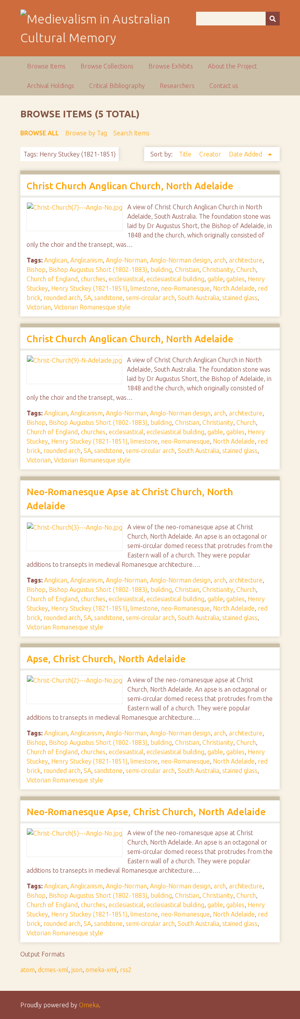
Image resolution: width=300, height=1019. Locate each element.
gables (235, 278)
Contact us (223, 85)
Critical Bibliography (117, 85)
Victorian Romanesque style (92, 307)
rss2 (126, 969)
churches (93, 278)
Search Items (131, 133)
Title (186, 154)
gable (215, 278)
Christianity (217, 269)
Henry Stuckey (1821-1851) (89, 288)
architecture (245, 260)
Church (246, 269)
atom (27, 969)
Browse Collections (107, 66)
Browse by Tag (86, 133)
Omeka (89, 1004)
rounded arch (61, 297)
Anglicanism (86, 260)
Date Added (246, 154)
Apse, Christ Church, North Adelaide (106, 659)
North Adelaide (234, 288)
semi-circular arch (150, 297)
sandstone (108, 297)
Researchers (177, 85)
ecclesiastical (126, 278)
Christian (187, 269)
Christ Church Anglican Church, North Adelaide (130, 186)
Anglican (55, 260)
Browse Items (46, 66)
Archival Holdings (50, 85)
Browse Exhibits (170, 66)
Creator (211, 154)
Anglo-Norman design (180, 260)
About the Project (232, 66)
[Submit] (273, 18)
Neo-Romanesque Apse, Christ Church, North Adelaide (146, 812)
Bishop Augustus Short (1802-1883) (98, 269)
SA (87, 297)
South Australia (198, 297)
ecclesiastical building (175, 278)
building (161, 269)
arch (220, 260)
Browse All (39, 133)
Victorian (39, 307)
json (76, 969)
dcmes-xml (53, 969)
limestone (144, 288)
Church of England (52, 278)
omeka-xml (101, 969)
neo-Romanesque (185, 288)
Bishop (36, 269)
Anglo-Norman (126, 260)
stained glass (239, 297)
